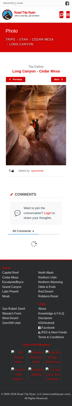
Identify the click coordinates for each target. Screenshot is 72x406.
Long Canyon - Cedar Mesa (36, 71)
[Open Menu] (68, 14)
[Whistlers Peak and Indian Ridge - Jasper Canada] (36, 358)
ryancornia (37, 170)
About (42, 308)
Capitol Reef (10, 272)
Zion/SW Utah (11, 322)
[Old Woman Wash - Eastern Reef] (19, 358)
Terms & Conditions (51, 337)
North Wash (46, 272)
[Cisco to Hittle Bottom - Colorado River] (19, 375)
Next (57, 79)
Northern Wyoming (50, 282)
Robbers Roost (48, 296)
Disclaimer (45, 318)
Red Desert (45, 291)
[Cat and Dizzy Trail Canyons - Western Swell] (53, 375)
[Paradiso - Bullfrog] (36, 375)
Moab (6, 296)
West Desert (10, 318)
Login (19, 3)
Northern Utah (47, 277)
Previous (17, 79)
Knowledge (45, 313)
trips (10, 39)
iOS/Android (46, 322)
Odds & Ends (47, 286)
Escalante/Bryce (13, 282)
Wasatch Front (11, 313)
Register (8, 3)
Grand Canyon (11, 286)
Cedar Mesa (10, 277)
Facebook (48, 327)
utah (23, 39)
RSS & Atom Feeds (54, 332)
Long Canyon (21, 44)
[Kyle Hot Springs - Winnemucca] (53, 358)
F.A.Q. (61, 313)
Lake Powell (10, 291)
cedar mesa (43, 39)
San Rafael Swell (13, 308)
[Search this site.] (61, 14)
